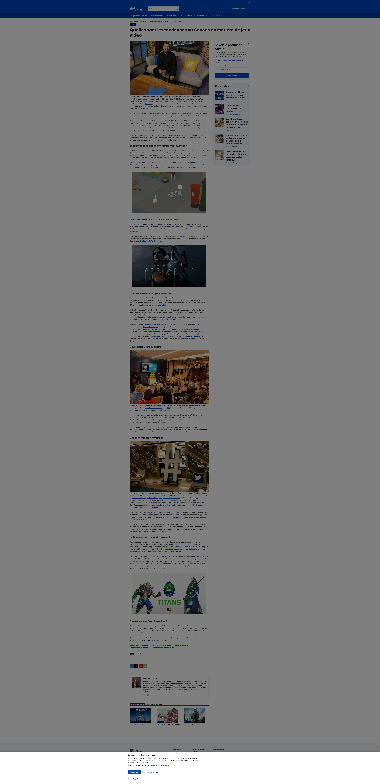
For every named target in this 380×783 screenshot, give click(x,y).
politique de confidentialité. (160, 765)
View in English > (133, 779)
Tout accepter (134, 772)
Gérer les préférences (150, 772)
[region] (190, 767)
